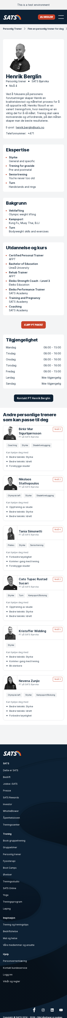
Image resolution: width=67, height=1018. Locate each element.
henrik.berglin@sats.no (30, 127)
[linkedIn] (52, 1010)
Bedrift (6, 777)
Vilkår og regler (11, 981)
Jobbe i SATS (10, 783)
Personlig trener (12, 854)
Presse (7, 790)
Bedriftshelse (10, 931)
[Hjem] (12, 17)
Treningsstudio (11, 881)
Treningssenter (11, 824)
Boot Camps (10, 867)
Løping (7, 908)
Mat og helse (10, 938)
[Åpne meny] (61, 17)
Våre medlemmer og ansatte (18, 945)
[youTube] (61, 1010)
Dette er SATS (10, 770)
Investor (7, 804)
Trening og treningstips (15, 924)
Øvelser (7, 874)
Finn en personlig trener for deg (46, 28)
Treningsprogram (12, 901)
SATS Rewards (11, 797)
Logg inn (7, 974)
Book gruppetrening (14, 840)
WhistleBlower (11, 811)
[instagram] (43, 1010)
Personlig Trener (12, 28)
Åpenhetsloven (11, 817)
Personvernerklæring (15, 961)
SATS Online (9, 888)
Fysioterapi (9, 861)
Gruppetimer (10, 847)
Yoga (5, 895)
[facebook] (34, 1010)
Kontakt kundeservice (15, 967)
